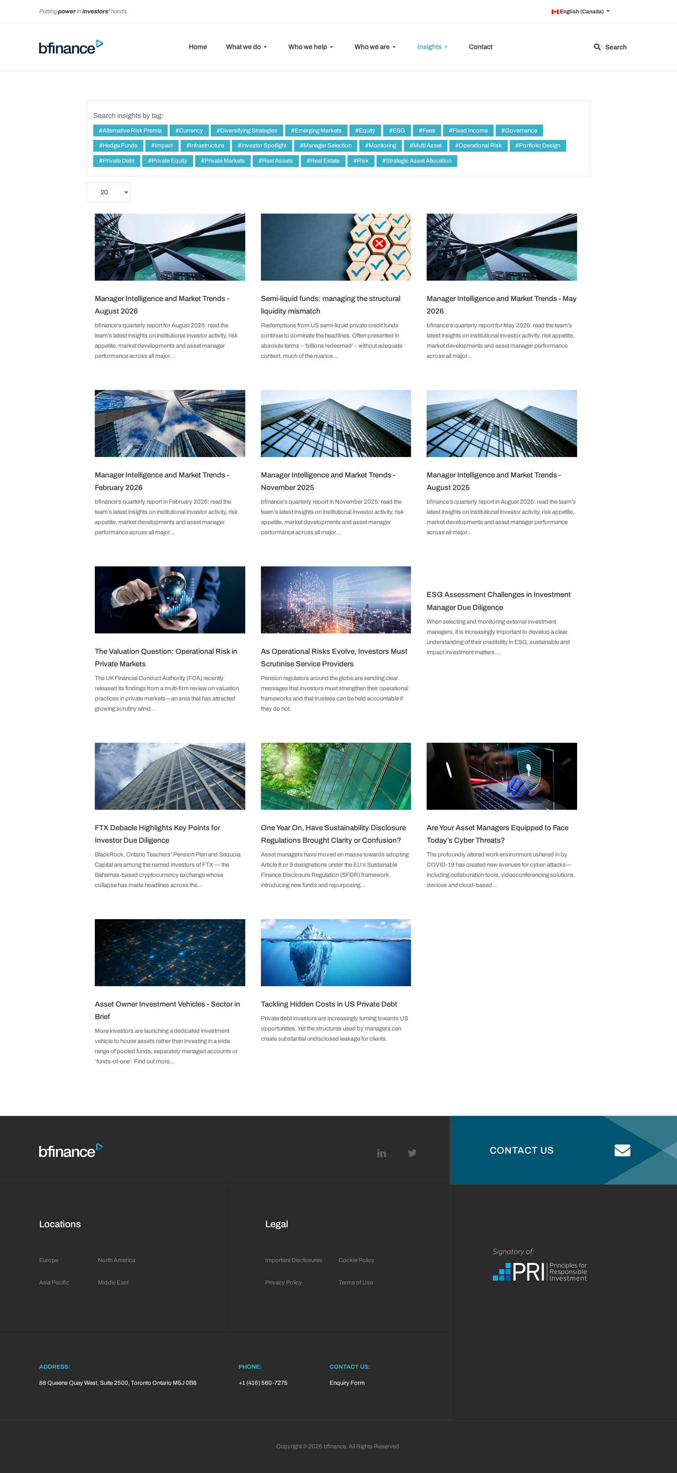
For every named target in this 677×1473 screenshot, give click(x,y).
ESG (398, 130)
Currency (190, 130)
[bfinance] (71, 47)
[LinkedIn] (381, 1153)
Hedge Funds (119, 145)
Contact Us (522, 1150)
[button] (248, 47)
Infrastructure (206, 145)
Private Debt (117, 161)
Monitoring (381, 145)
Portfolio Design (539, 145)
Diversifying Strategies (248, 130)
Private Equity (168, 161)
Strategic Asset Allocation (418, 161)
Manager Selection (326, 145)
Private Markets (224, 161)
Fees (428, 130)
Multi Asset (427, 145)
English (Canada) (582, 12)
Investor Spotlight (263, 145)
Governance (520, 130)
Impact (163, 145)
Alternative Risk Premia (131, 130)
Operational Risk (480, 145)
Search (614, 47)
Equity (366, 130)
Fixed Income (469, 130)
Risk (362, 161)
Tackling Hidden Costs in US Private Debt (329, 1004)
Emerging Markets (317, 130)
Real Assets (277, 161)
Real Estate (324, 161)
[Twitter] (412, 1153)
